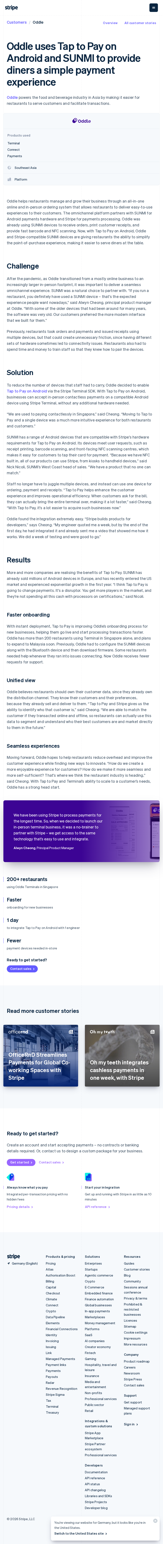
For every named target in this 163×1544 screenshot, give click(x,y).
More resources (135, 1344)
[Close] (155, 1522)
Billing (50, 1281)
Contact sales (20, 968)
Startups (91, 1269)
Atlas (49, 1269)
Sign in (129, 1424)
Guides (129, 1263)
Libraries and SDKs (98, 1496)
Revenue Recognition (61, 1388)
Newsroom (132, 1373)
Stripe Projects (96, 1502)
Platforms (92, 1329)
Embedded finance (99, 1293)
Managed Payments (60, 1359)
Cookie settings (136, 1332)
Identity (51, 1335)
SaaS (88, 1335)
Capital (51, 1287)
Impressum (132, 1338)
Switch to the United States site (79, 1533)
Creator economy (98, 1347)
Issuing (51, 1347)
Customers (17, 22)
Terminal (52, 1406)
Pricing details (18, 1207)
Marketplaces (95, 1317)
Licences (130, 1320)
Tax (48, 1400)
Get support (133, 1402)
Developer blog (96, 1508)
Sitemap (130, 1326)
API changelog (95, 1490)
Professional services (101, 1399)
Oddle (12, 97)
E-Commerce (94, 1287)
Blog (127, 1275)
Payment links (56, 1365)
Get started (19, 1162)
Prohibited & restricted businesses (133, 1309)
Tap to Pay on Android (27, 390)
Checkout (53, 1293)
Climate (51, 1299)
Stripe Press (133, 1379)
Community (132, 1281)
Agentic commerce (99, 1275)
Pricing (51, 1263)
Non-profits (93, 1393)
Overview (110, 23)
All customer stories (140, 23)
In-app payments (97, 1311)
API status (92, 1484)
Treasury (52, 1412)
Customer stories (137, 1269)
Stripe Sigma (55, 1394)
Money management (100, 1323)
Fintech (90, 1353)
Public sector (94, 1405)
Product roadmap (137, 1361)
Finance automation (99, 1299)
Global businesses (98, 1305)
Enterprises (93, 1263)
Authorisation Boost (60, 1275)
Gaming (90, 1359)
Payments (53, 1371)
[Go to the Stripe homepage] (12, 1256)
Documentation (96, 1472)
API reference (96, 1207)
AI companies (95, 1341)
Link (49, 1353)
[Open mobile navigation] (153, 7)
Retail (89, 1411)
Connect (52, 1305)
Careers (130, 1367)
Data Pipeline (55, 1317)
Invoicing (52, 1341)
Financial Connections (62, 1329)
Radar (50, 1382)
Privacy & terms (135, 1298)
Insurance (92, 1376)
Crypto (51, 1311)
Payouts (52, 1376)
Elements (53, 1323)
